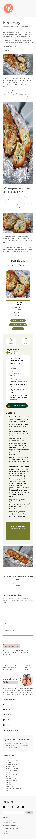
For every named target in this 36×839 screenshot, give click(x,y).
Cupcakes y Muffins (12, 768)
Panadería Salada (11, 780)
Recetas (8, 790)
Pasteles (8, 784)
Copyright (5, 831)
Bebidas (8, 762)
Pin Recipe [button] (24, 266)
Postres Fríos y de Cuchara (14, 788)
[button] (27, 358)
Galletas (8, 776)
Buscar (29, 812)
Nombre (5, 623)
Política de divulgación (9, 822)
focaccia (25, 249)
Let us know (14, 529)
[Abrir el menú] (31, 8)
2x (10, 352)
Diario (8, 772)
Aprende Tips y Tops (12, 760)
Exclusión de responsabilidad (11, 828)
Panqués (8, 782)
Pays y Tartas (10, 786)
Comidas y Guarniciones (13, 766)
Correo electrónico (9, 630)
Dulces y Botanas (11, 774)
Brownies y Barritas (12, 764)
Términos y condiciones (10, 825)
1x (7, 352)
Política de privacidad (9, 820)
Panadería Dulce (11, 778)
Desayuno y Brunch (12, 770)
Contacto (5, 833)
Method (26, 343)
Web (4, 637)
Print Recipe (12, 266)
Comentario (7, 606)
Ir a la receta (6, 50)
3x (14, 352)
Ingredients (11, 343)
